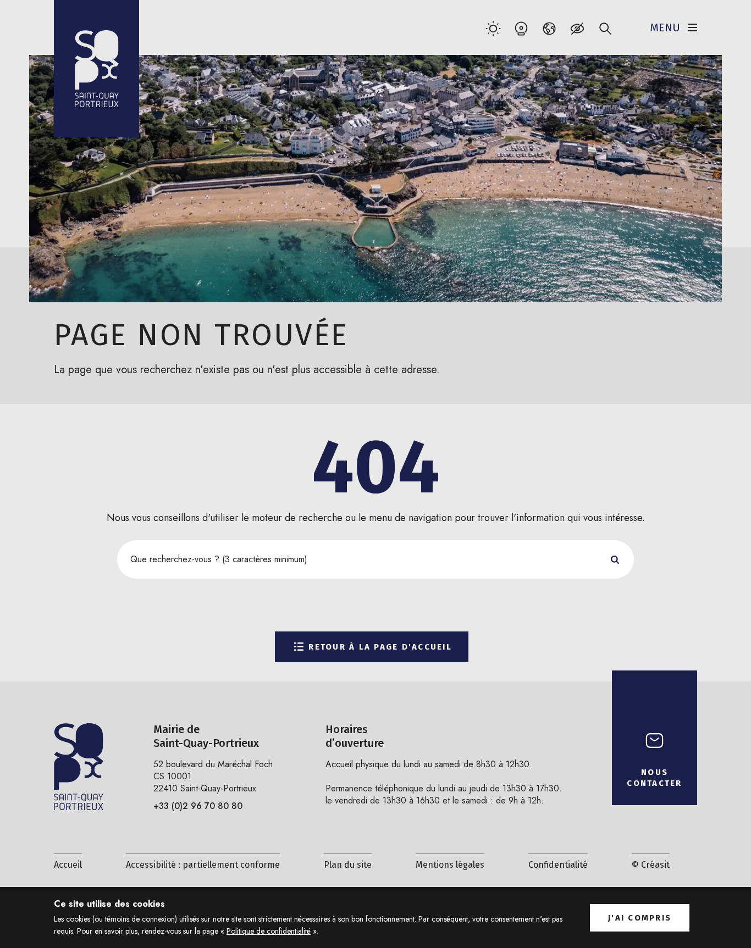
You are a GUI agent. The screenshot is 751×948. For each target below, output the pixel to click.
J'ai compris (639, 918)
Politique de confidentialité (269, 930)
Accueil (68, 865)
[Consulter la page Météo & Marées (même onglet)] (493, 28)
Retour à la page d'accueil (380, 647)
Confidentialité (558, 865)
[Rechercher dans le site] (605, 28)
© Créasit (651, 865)
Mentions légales (450, 865)
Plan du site (348, 865)
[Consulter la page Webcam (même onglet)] (521, 28)
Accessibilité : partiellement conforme (203, 865)
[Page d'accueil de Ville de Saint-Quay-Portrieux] (96, 68)
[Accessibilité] (577, 28)
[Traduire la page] (549, 28)
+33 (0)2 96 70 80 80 (197, 806)
